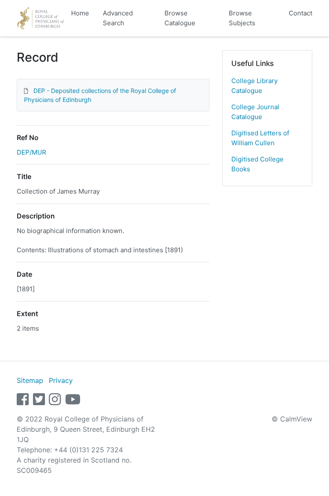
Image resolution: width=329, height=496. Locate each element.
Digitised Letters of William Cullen (260, 138)
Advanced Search (118, 18)
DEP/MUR (31, 152)
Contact (300, 13)
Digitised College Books (257, 164)
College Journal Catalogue (255, 112)
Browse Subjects (242, 18)
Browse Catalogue (179, 18)
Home (80, 13)
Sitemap (30, 380)
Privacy (61, 380)
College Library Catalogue (254, 86)
